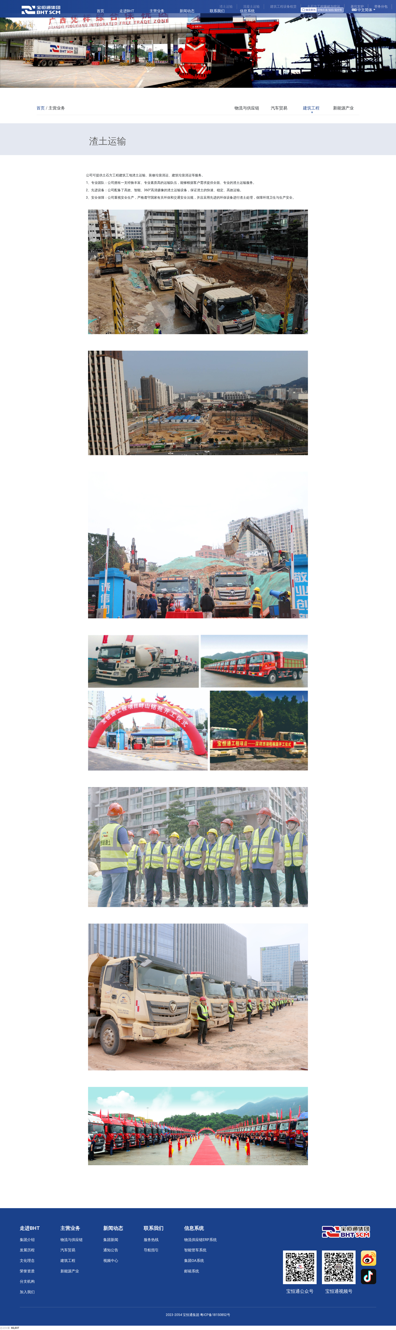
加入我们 (27, 1292)
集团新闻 (110, 1239)
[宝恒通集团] (41, 10)
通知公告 (110, 1250)
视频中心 (110, 1260)
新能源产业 (343, 108)
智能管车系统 (195, 1250)
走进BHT (126, 11)
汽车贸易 (279, 108)
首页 (100, 11)
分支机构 (27, 1281)
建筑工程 (311, 108)
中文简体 (364, 10)
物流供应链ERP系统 (200, 1239)
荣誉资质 (27, 1271)
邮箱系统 (191, 1271)
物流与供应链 (247, 108)
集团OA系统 (194, 1260)
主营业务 (157, 11)
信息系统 (247, 11)
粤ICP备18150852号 (215, 1315)
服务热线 (151, 1239)
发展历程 (27, 1250)
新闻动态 (187, 11)
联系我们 (217, 11)
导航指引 (151, 1250)
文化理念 (27, 1260)
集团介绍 (27, 1239)
